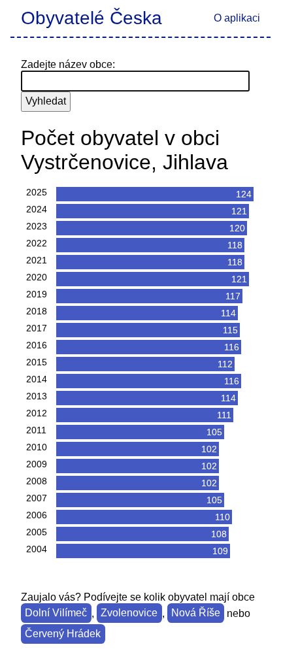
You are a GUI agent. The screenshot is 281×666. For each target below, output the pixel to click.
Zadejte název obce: (68, 64)
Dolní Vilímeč (56, 613)
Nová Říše (195, 613)
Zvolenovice (129, 613)
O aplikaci (237, 18)
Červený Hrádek (63, 634)
